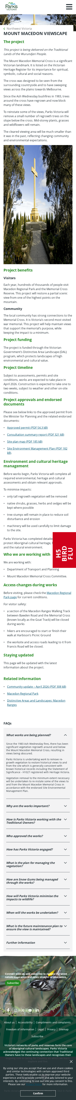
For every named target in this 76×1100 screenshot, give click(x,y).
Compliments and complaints (53, 1022)
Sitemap (64, 1029)
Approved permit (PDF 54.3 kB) (27, 428)
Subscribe (13, 983)
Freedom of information (20, 1029)
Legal (41, 1029)
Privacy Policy (34, 1084)
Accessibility (25, 1022)
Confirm (38, 1093)
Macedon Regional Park (22, 694)
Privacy (8, 1003)
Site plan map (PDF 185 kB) (24, 442)
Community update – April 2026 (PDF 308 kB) (36, 687)
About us (9, 1022)
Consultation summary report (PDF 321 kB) (35, 435)
